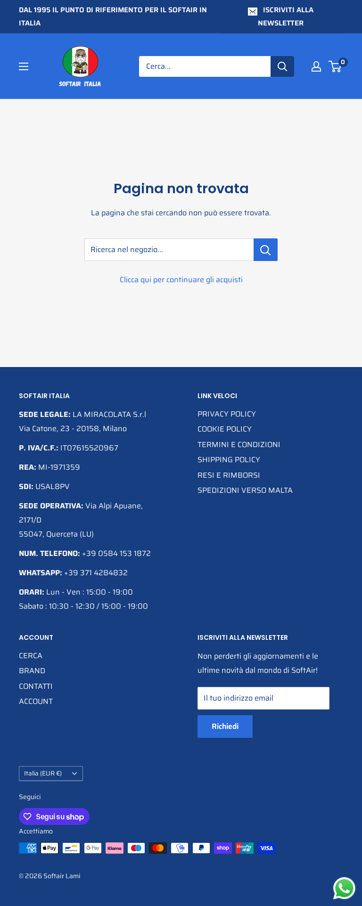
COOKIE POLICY (224, 429)
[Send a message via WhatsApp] (344, 888)
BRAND (32, 671)
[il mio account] (316, 66)
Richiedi (225, 726)
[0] (335, 66)
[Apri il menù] (23, 66)
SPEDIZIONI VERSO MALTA (245, 490)
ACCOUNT (36, 701)
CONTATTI (36, 686)
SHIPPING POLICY (228, 459)
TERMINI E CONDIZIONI (238, 444)
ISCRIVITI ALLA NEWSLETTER (285, 16)
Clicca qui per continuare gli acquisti (181, 280)
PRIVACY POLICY (226, 414)
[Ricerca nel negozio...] (266, 249)
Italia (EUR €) (43, 773)
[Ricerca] (282, 66)
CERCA (30, 655)
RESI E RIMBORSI (228, 475)
